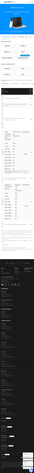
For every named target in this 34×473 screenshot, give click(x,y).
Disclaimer (26, 269)
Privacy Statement (27, 271)
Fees (2, 269)
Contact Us (17, 271)
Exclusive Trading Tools (5, 273)
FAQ (2, 271)
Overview (16, 269)
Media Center (17, 273)
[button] (17, 293)
